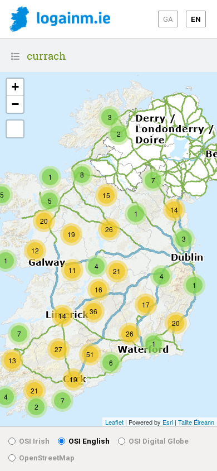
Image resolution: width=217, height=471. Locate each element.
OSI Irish (34, 440)
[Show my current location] (15, 129)
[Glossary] (15, 56)
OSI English (89, 440)
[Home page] (59, 19)
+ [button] (15, 87)
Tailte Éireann (196, 421)
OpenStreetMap (47, 457)
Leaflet (114, 421)
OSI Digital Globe (159, 440)
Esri (167, 421)
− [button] (15, 104)
